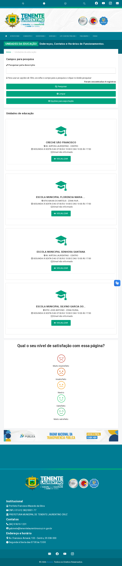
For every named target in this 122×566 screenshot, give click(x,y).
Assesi (50, 562)
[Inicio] (6, 36)
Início (8, 52)
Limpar (61, 94)
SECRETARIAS (40, 36)
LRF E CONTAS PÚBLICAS (68, 36)
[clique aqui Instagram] (72, 553)
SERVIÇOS (52, 36)
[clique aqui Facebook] (57, 553)
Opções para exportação (62, 101)
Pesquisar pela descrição (21, 65)
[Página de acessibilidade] (65, 3)
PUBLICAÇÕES (84, 36)
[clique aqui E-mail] (49, 553)
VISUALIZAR (62, 159)
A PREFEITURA (14, 36)
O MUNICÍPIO (27, 36)
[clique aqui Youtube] (65, 553)
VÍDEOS (95, 36)
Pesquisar (62, 86)
